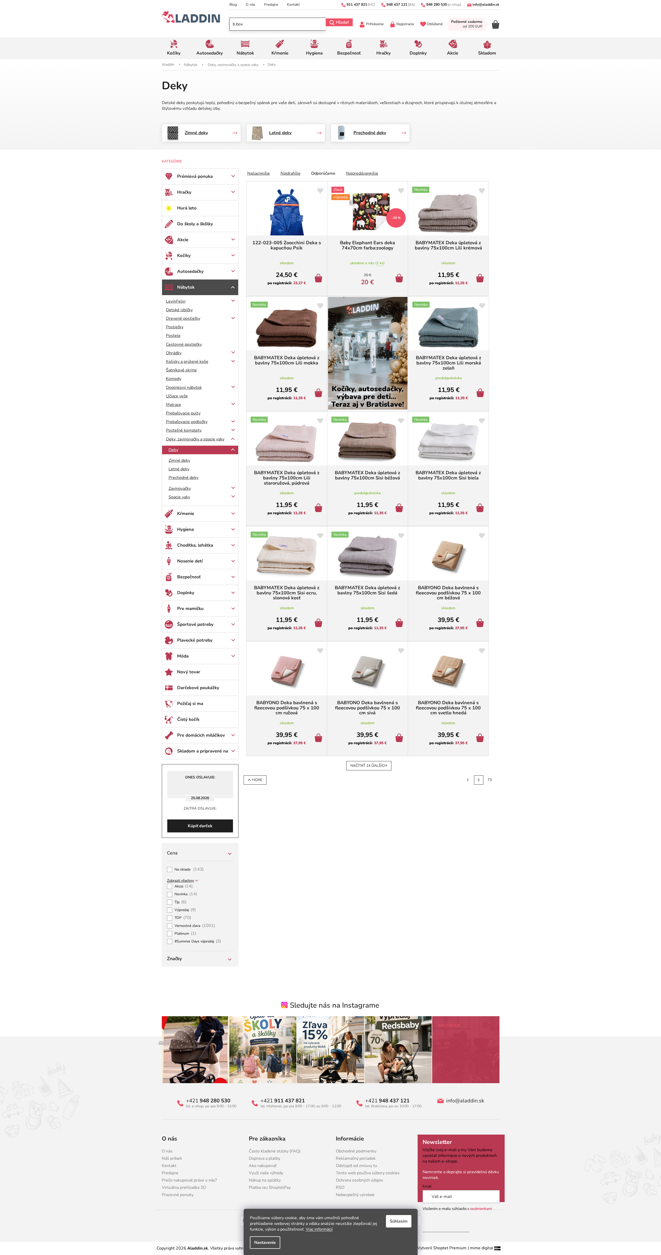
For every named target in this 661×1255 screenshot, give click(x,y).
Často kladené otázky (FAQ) (275, 1151)
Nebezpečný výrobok (355, 1195)
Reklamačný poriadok (356, 1158)
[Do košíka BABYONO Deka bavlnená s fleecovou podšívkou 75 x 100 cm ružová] (319, 738)
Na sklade (189, 869)
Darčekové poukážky (198, 688)
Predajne (271, 4)
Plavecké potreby (194, 640)
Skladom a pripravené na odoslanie (202, 753)
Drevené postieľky (183, 318)
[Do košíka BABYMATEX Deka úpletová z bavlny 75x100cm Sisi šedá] (400, 623)
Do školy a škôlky (195, 224)
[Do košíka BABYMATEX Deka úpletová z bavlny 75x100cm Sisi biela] (481, 508)
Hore (257, 779)
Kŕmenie (185, 514)
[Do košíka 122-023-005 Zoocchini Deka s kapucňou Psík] (319, 278)
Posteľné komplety (184, 430)
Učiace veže (177, 396)
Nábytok (186, 287)
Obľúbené (435, 24)
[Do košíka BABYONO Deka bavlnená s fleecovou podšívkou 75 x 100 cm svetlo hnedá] (481, 738)
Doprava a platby (264, 1158)
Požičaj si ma (190, 704)
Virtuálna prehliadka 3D (184, 1187)
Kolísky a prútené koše (187, 361)
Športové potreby (195, 624)
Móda (183, 656)
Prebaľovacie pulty (183, 413)
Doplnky (185, 593)
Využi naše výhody (266, 1173)
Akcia (184, 886)
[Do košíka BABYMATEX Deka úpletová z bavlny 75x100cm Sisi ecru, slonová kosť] (319, 623)
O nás (250, 4)
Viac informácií (319, 1229)
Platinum (185, 933)
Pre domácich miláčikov (201, 735)
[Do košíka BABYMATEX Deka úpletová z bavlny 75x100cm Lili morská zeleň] (481, 393)
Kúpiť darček (200, 826)
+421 (208, 1101)
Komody (173, 379)
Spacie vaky (179, 497)
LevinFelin (175, 301)
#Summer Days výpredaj (198, 941)
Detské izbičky (179, 310)
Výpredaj (185, 910)
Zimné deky (179, 460)
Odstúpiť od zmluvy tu (356, 1166)
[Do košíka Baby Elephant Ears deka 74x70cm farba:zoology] (400, 278)
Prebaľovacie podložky (187, 422)
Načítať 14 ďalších (368, 765)
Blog (233, 4)
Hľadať (342, 22)
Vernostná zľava (195, 925)
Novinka (186, 894)
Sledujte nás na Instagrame (334, 1005)
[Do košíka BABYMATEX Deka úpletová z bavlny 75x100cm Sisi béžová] (400, 508)
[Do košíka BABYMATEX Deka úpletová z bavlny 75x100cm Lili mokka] (319, 393)
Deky (173, 450)
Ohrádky (174, 353)
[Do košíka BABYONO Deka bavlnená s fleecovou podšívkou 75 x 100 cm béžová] (481, 623)
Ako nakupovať (263, 1166)
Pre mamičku (190, 609)
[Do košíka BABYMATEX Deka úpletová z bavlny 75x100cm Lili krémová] (481, 278)
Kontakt (293, 4)
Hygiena (185, 529)
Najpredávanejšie (362, 173)
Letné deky (179, 469)
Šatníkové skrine (181, 370)
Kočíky (184, 256)
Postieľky (174, 327)
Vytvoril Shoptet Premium (441, 1248)
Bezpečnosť (189, 577)
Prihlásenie (375, 24)
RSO (340, 1187)
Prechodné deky (183, 477)
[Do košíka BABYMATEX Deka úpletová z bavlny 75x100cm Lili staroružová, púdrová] (319, 508)
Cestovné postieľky (184, 344)
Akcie (182, 240)
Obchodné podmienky (356, 1151)
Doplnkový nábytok (184, 387)
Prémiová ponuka (195, 176)
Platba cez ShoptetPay (270, 1187)
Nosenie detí (190, 561)
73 (490, 779)
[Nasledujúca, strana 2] (478, 780)
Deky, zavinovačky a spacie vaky (195, 439)
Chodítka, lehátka (195, 545)
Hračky (184, 192)
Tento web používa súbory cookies (368, 1173)
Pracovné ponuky (177, 1195)
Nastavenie (265, 1242)
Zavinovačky (180, 488)
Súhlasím (399, 1221)
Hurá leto (187, 208)
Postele (173, 335)
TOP (183, 917)
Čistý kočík (188, 719)
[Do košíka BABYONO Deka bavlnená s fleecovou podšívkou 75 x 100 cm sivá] (400, 738)
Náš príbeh (172, 1158)
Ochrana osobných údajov (359, 1180)
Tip (181, 902)
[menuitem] (174, 48)
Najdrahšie (291, 173)
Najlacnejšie (258, 173)
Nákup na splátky (265, 1180)
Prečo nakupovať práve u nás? (189, 1180)
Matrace (173, 405)
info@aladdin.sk (465, 1101)
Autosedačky (190, 271)
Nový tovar (188, 672)
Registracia (405, 24)
